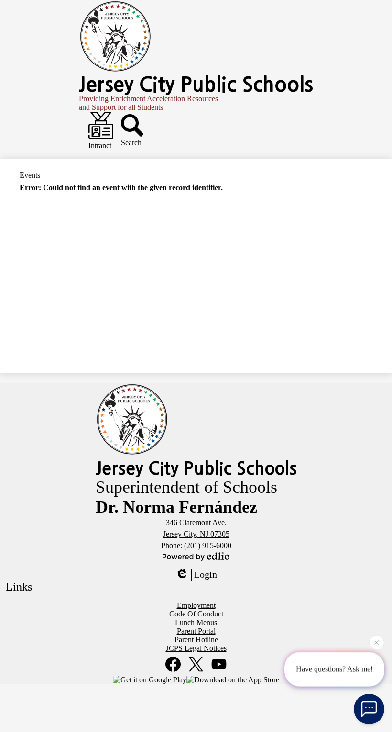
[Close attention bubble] (376, 642)
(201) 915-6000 (207, 545)
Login (205, 574)
